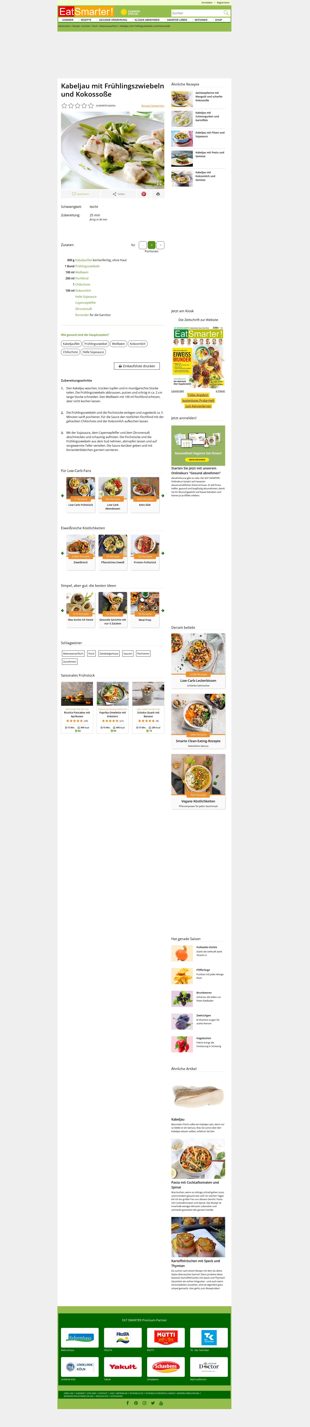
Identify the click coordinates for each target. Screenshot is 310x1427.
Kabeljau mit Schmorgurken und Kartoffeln (207, 116)
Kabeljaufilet (83, 260)
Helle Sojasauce (86, 297)
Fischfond (81, 278)
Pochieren (143, 653)
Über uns (68, 1393)
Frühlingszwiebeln (87, 266)
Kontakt (102, 1393)
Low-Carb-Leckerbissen (198, 680)
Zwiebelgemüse (109, 653)
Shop (218, 20)
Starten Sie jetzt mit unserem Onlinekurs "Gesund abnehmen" (196, 470)
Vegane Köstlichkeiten (198, 801)
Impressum (121, 1393)
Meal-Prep (145, 620)
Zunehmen (69, 661)
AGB (112, 1393)
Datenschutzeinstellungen (160, 1393)
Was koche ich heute (80, 619)
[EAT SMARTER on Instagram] (144, 1402)
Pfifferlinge (203, 970)
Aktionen (201, 20)
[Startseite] (86, 11)
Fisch (91, 653)
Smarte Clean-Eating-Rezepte (198, 741)
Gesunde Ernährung (113, 20)
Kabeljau (177, 1119)
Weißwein (81, 272)
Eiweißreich (81, 562)
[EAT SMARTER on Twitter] (153, 1402)
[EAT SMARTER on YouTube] (161, 1402)
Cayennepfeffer (85, 303)
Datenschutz (136, 1393)
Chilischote (82, 284)
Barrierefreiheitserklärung (78, 1396)
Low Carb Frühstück (81, 504)
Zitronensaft (83, 309)
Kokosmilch (83, 290)
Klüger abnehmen (147, 20)
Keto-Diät (145, 504)
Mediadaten (102, 1396)
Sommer (67, 20)
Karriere (80, 1393)
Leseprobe (177, 391)
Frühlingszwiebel (95, 344)
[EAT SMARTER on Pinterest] (136, 1402)
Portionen (151, 251)
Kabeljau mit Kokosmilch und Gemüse (205, 176)
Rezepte (86, 20)
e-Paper (220, 391)
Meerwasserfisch (73, 653)
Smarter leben (177, 20)
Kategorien (117, 1396)
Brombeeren (204, 992)
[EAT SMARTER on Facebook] (127, 1402)
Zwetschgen (203, 1015)
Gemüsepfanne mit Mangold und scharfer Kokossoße (209, 96)
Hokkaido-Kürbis (206, 947)
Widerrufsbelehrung (188, 1393)
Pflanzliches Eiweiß (112, 562)
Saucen (127, 653)
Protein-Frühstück (145, 562)
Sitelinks (91, 1393)
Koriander (82, 315)
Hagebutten (203, 1038)
